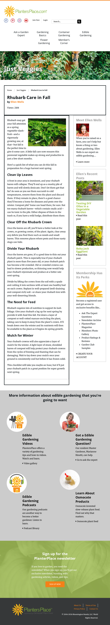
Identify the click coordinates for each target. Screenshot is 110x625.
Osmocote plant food (87, 521)
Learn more (83, 161)
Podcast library (31, 528)
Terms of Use (91, 605)
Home (9, 90)
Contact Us (93, 609)
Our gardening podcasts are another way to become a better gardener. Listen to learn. (34, 516)
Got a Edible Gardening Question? (85, 439)
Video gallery (30, 463)
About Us (77, 605)
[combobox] (63, 21)
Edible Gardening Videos (30, 439)
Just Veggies (21, 90)
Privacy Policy (79, 609)
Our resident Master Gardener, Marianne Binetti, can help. (86, 451)
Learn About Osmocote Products (85, 497)
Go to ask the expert (86, 460)
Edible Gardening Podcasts (30, 500)
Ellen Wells (17, 101)
